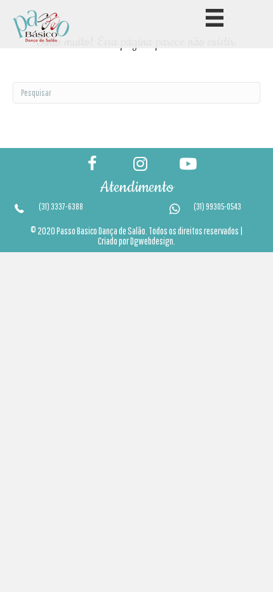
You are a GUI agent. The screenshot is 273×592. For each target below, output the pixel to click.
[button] (91, 164)
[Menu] (214, 18)
